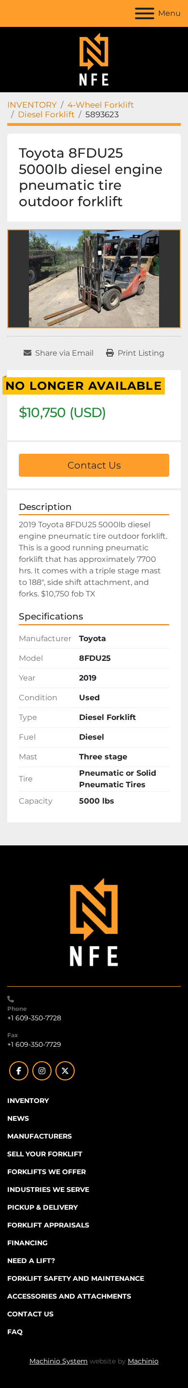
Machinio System (58, 1361)
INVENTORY (28, 1100)
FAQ (15, 1331)
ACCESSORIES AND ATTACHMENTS (69, 1296)
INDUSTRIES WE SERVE (48, 1189)
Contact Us (94, 465)
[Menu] (144, 13)
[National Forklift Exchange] (94, 922)
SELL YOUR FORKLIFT (44, 1154)
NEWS (18, 1118)
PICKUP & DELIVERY (42, 1207)
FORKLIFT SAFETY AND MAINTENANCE (75, 1278)
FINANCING (27, 1243)
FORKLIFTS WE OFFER (46, 1171)
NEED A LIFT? (31, 1260)
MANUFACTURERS (39, 1136)
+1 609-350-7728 (34, 1018)
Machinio (143, 1361)
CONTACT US (30, 1314)
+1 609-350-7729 (34, 1044)
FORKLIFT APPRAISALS (48, 1225)
